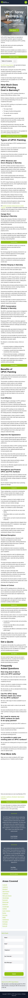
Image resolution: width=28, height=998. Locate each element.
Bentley (4, 913)
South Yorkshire (6, 911)
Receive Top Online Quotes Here (14, 802)
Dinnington (5, 921)
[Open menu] (25, 2)
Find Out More (14, 242)
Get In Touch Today (14, 56)
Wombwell (14, 796)
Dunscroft (4, 926)
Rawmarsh (5, 900)
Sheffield (4, 908)
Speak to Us (14, 605)
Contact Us (14, 488)
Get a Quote (13, 30)
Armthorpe (4, 924)
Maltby (4, 917)
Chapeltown (4, 798)
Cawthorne (8, 796)
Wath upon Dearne (6, 895)
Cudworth (3, 796)
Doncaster (4, 915)
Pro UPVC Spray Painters (7, 65)
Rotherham (5, 904)
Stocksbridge (5, 897)
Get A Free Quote (14, 874)
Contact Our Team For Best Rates (14, 136)
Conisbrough (5, 906)
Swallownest (5, 919)
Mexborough (5, 902)
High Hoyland (21, 796)
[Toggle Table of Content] (14, 61)
